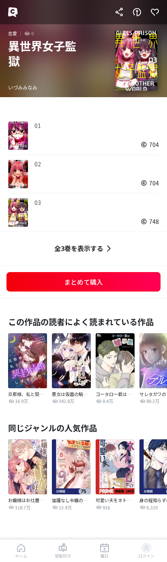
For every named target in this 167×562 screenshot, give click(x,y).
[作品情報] (137, 12)
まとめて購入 (83, 282)
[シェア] (119, 12)
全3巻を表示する (78, 248)
